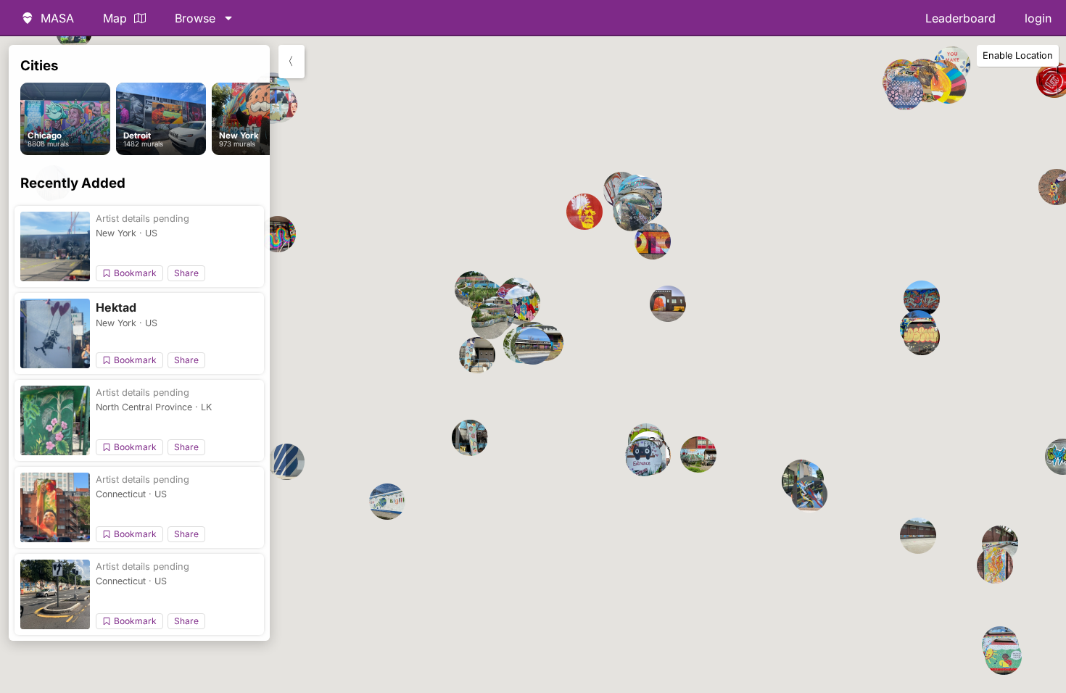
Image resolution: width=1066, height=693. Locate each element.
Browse (195, 18)
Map (115, 18)
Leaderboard (960, 18)
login (1038, 18)
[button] (653, 241)
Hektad (116, 307)
